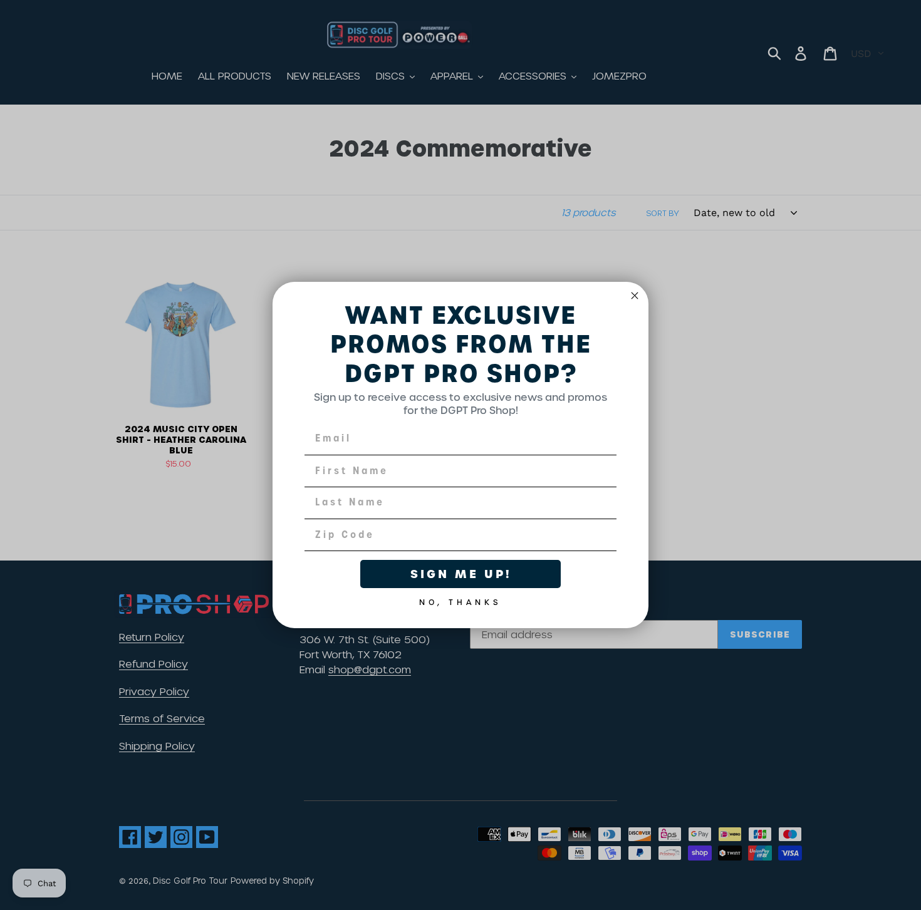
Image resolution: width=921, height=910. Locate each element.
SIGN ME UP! (460, 574)
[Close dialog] (634, 295)
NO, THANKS (460, 600)
